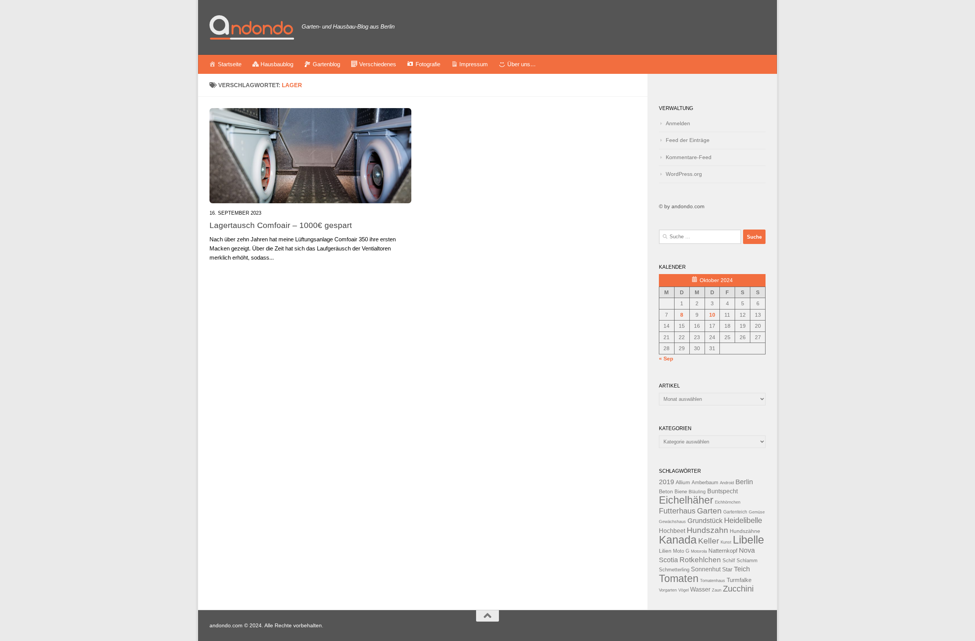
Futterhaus (677, 511)
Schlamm (747, 560)
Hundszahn (707, 530)
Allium (683, 482)
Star (727, 569)
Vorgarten (668, 590)
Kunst (726, 542)
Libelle (748, 539)
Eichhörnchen (727, 502)
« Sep (666, 359)
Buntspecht (722, 491)
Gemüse (757, 512)
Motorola (699, 551)
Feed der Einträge (688, 140)
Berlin (744, 482)
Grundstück (704, 521)
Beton (666, 491)
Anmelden (678, 123)
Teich (742, 569)
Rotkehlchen (700, 560)
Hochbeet (672, 531)
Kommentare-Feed (688, 157)
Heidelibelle (743, 520)
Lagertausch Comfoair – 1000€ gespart (280, 225)
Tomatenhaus (712, 580)
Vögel (683, 590)
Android (727, 482)
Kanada (678, 540)
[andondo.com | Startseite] (251, 27)
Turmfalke (739, 580)
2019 (666, 482)
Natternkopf (722, 550)
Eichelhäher (686, 500)
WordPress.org (684, 174)
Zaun (716, 590)
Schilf (728, 560)
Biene (681, 491)
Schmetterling (674, 569)
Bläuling (697, 492)
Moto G (681, 551)
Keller (708, 540)
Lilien (665, 551)
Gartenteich (735, 512)
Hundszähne (745, 531)
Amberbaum (705, 482)
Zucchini (738, 588)
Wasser (700, 589)
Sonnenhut (706, 569)
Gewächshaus (672, 521)
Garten (709, 510)
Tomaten (678, 578)
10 (712, 315)
